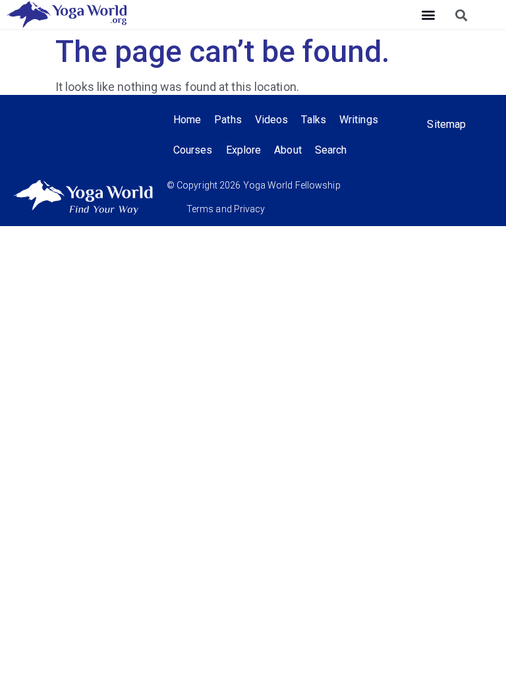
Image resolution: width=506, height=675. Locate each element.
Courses (193, 150)
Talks (313, 119)
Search (331, 150)
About (288, 150)
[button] (428, 15)
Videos (272, 119)
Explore (244, 150)
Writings (358, 119)
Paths (228, 119)
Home (187, 119)
